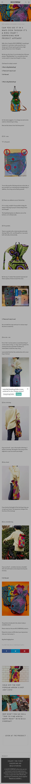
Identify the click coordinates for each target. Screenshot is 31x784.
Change (18, 394)
